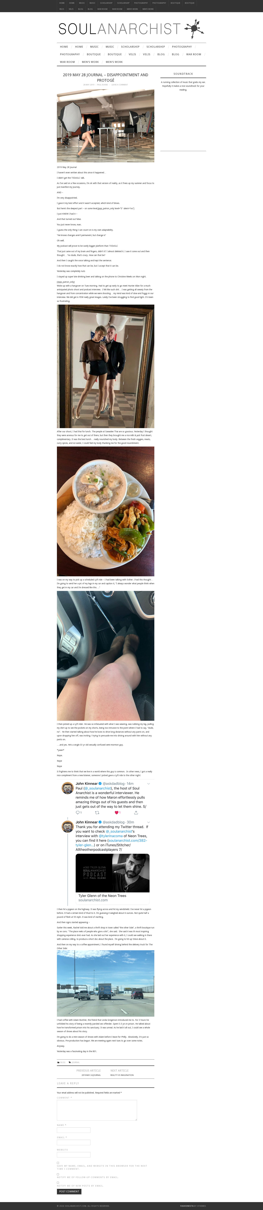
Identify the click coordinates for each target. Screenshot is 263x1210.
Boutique (175, 3)
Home (62, 3)
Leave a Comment (120, 85)
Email (62, 1137)
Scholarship (106, 3)
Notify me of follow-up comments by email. (88, 1177)
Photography (141, 3)
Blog (80, 9)
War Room (102, 9)
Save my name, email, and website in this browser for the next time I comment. (102, 1167)
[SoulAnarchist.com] (131, 29)
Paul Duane (102, 85)
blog (62, 1062)
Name (62, 1125)
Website (62, 1150)
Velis (61, 9)
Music (82, 3)
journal (76, 1062)
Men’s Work (132, 9)
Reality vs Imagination (122, 1075)
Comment (64, 1098)
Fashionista (187, 1206)
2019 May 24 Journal (91, 1075)
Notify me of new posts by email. (80, 1186)
